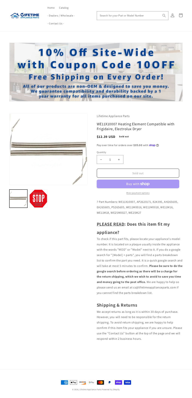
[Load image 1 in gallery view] (18, 199)
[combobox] (132, 15)
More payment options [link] (137, 192)
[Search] (164, 15)
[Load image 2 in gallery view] (38, 199)
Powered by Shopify (111, 389)
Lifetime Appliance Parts (90, 389)
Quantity (101, 152)
